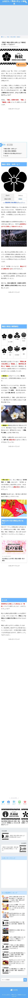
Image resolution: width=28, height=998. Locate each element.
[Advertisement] (14, 19)
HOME (15, 990)
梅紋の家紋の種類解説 (9, 151)
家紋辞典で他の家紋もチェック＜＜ (15, 202)
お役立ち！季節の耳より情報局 (14, 2)
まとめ (5, 155)
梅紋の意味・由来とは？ (10, 148)
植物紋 (20, 199)
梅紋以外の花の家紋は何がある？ (12, 153)
